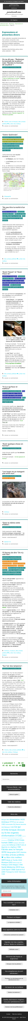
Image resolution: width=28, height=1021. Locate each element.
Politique (15, 752)
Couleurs (12, 650)
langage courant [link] (8, 623)
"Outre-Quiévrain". (10, 135)
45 (17, 765)
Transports (12, 872)
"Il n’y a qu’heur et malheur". (9, 388)
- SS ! (21, 680)
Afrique (5, 819)
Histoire (6, 750)
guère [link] (6, 360)
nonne (4, 607)
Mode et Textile (14, 860)
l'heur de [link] (18, 338)
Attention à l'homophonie (10, 276)
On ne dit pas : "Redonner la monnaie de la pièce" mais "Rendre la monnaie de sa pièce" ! (13, 62)
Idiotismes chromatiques (10, 565)
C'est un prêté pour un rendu (11, 78)
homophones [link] (19, 293)
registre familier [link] (11, 610)
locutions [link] (8, 295)
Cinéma (13, 840)
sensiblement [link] (6, 597)
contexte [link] (9, 228)
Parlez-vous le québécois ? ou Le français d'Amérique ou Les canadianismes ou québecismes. (13, 572)
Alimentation (17, 819)
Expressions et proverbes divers (12, 67)
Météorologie (17, 862)
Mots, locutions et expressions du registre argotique (13, 218)
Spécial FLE (7, 541)
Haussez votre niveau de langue (12, 559)
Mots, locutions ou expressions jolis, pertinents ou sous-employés (13, 287)
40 (22, 763)
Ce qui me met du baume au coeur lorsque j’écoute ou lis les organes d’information (13, 838)
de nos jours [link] (16, 360)
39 (19, 763)
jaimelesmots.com (14, 12)
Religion (4, 655)
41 (3, 765)
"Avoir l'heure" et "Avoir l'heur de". (12, 273)
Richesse (11, 23)
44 (13, 765)
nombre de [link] (13, 719)
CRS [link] (19, 680)
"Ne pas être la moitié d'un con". (13, 208)
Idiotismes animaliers (9, 478)
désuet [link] (20, 355)
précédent (7, 763)
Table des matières (17, 1014)
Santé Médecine (10, 867)
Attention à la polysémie (9, 211)
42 (7, 765)
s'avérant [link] (18, 595)
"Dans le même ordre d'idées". (11, 524)
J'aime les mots (4, 23)
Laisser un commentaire (11, 126)
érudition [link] (10, 250)
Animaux (6, 512)
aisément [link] (19, 602)
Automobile (11, 824)
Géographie (7, 196)
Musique (6, 862)
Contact (8, 1014)
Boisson (9, 827)
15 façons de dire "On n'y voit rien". (12, 553)
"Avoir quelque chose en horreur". (12, 445)
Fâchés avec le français (11, 121)
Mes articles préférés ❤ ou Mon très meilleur (12, 857)
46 (20, 765)
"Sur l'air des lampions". (12, 666)
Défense (14, 845)
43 (10, 765)
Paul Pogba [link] (5, 87)
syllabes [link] (13, 728)
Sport (11, 870)
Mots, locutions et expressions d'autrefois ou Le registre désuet (14, 400)
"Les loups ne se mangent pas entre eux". (13, 472)
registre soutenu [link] (15, 339)
